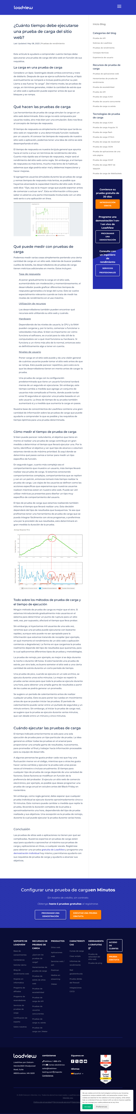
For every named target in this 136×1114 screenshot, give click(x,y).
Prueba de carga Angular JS (105, 127)
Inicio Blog (99, 24)
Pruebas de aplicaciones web (106, 74)
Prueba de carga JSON (103, 147)
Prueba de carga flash (102, 132)
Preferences (101, 1106)
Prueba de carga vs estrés (104, 106)
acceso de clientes (113, 945)
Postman (55, 970)
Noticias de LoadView (102, 43)
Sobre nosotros (20, 1027)
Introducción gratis (107, 204)
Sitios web (55, 947)
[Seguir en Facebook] (72, 1061)
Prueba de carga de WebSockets (107, 173)
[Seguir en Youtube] (85, 1061)
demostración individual (27, 853)
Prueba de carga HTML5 (103, 137)
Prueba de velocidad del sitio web (94, 956)
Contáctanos (47, 1075)
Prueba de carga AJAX (103, 97)
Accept (87, 1106)
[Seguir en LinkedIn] (81, 1061)
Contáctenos (19, 960)
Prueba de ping (95, 963)
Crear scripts (75, 956)
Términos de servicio (61, 1102)
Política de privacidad (42, 1102)
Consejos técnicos (101, 53)
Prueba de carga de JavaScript (106, 142)
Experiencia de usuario (103, 57)
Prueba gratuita (114, 958)
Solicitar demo (20, 965)
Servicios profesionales (107, 270)
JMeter (54, 984)
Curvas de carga (77, 951)
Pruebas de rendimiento (53, 43)
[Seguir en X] (76, 1061)
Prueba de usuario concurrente (106, 101)
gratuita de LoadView (53, 849)
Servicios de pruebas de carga (19, 1009)
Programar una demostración (107, 236)
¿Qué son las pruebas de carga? (38, 958)
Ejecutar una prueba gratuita (85, 914)
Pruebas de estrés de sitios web (39, 980)
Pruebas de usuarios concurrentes (38, 1010)
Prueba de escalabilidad (103, 87)
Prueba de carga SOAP (103, 160)
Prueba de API (99, 38)
